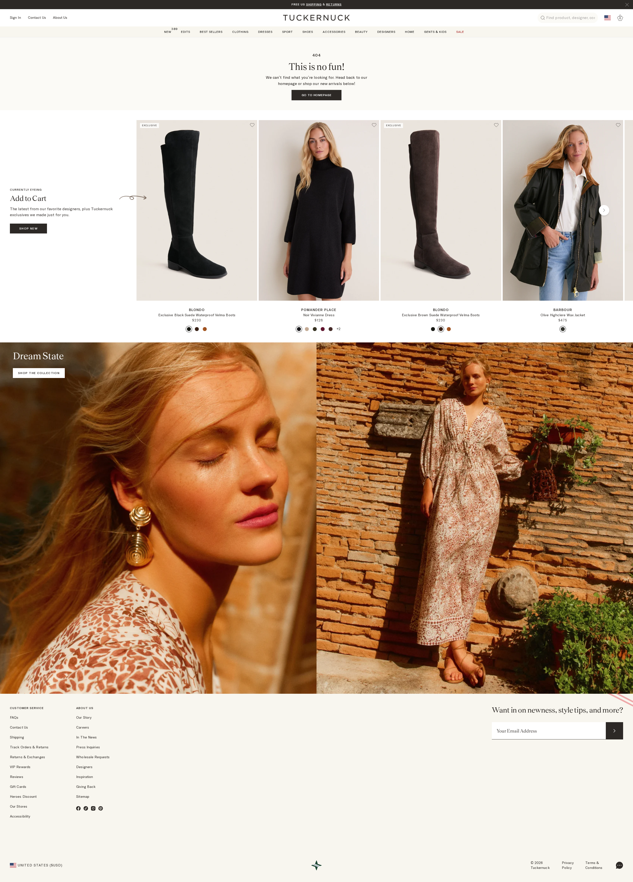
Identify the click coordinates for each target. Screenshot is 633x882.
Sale (460, 32)
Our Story (83, 717)
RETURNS (334, 4)
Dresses (265, 32)
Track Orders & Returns (29, 747)
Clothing (240, 32)
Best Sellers (211, 32)
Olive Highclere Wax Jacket (563, 315)
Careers (82, 727)
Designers (386, 32)
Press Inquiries (88, 747)
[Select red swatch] (323, 329)
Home (409, 32)
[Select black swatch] (189, 329)
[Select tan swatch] (205, 329)
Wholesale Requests (93, 757)
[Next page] (254, 309)
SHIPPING (314, 4)
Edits (185, 32)
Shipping (17, 737)
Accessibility (20, 816)
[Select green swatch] (315, 329)
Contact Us (37, 17)
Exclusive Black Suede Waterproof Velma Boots (196, 315)
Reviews (16, 777)
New (167, 31)
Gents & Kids (435, 32)
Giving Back (85, 786)
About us (84, 708)
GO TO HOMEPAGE (317, 95)
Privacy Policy (568, 865)
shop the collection (39, 373)
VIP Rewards (20, 767)
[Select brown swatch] (197, 329)
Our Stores (18, 806)
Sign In (15, 17)
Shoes (307, 32)
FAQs (14, 717)
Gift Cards (18, 786)
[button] (196, 303)
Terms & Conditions (593, 865)
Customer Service (27, 708)
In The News (86, 737)
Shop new (28, 228)
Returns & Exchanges (27, 757)
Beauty (361, 32)
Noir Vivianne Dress (319, 315)
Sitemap (82, 796)
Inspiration (84, 777)
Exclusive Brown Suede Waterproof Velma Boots (441, 315)
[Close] (627, 5)
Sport (287, 32)
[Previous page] (155, 210)
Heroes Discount (23, 796)
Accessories (334, 32)
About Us (60, 17)
